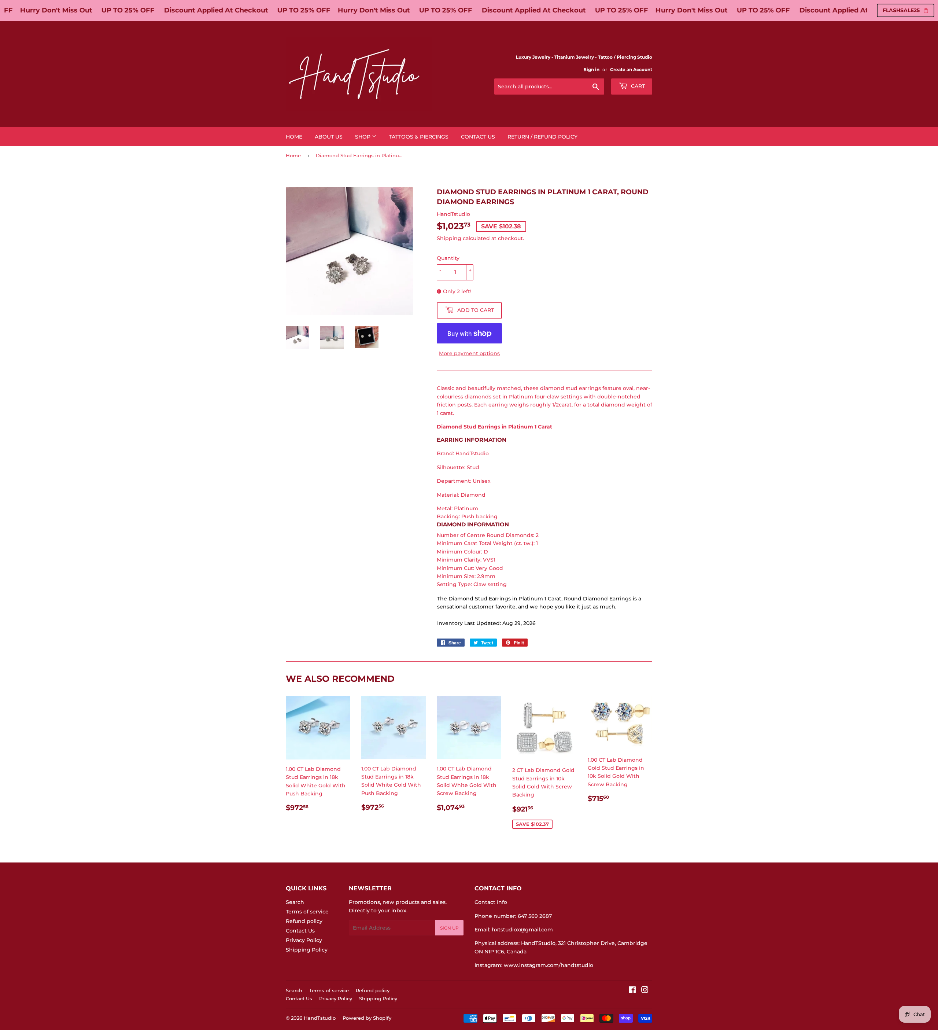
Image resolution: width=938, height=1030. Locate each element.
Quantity (448, 258)
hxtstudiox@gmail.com (522, 929)
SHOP (363, 136)
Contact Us (478, 136)
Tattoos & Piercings (418, 136)
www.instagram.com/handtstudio (548, 965)
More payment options (469, 353)
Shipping (449, 238)
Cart (637, 86)
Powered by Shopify (367, 1018)
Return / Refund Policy (542, 136)
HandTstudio (320, 1018)
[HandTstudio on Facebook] (632, 990)
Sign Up (449, 928)
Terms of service (307, 911)
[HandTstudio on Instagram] (645, 990)
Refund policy (304, 921)
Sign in (591, 69)
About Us (329, 136)
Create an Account (631, 69)
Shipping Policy (307, 949)
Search (295, 902)
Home (294, 136)
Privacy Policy (304, 940)
